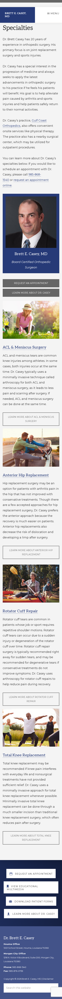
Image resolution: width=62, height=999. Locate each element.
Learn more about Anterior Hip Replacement (31, 552)
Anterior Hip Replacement (26, 475)
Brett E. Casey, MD (15, 15)
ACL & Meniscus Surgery (24, 347)
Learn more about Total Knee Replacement (31, 837)
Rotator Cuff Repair (20, 611)
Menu (55, 13)
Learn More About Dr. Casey (31, 292)
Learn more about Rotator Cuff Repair (31, 699)
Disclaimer (48, 979)
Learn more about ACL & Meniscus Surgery (31, 419)
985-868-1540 (19, 967)
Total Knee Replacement (24, 755)
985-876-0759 (16, 971)
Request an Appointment (31, 283)
